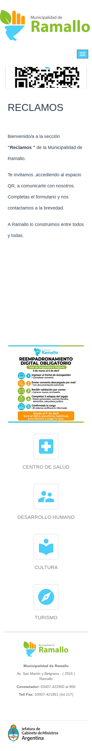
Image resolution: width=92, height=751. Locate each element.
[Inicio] (45, 25)
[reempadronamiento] (46, 384)
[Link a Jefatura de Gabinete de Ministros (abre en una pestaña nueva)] (33, 733)
